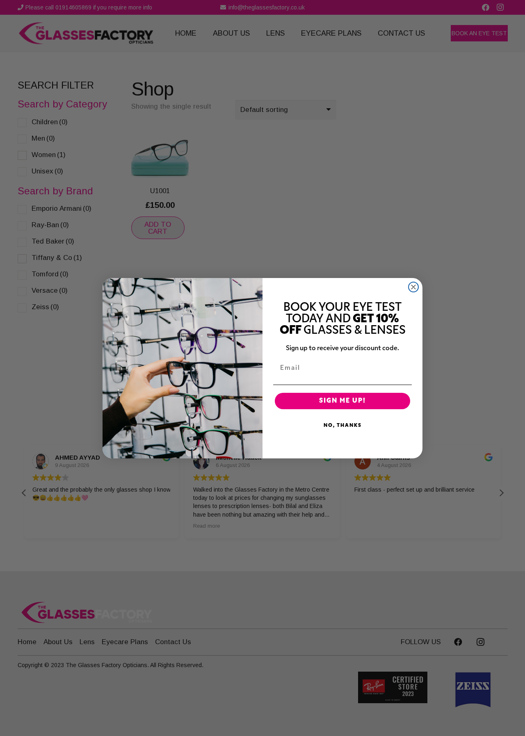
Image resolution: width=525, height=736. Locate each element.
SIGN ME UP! (342, 401)
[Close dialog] (413, 287)
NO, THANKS (343, 425)
